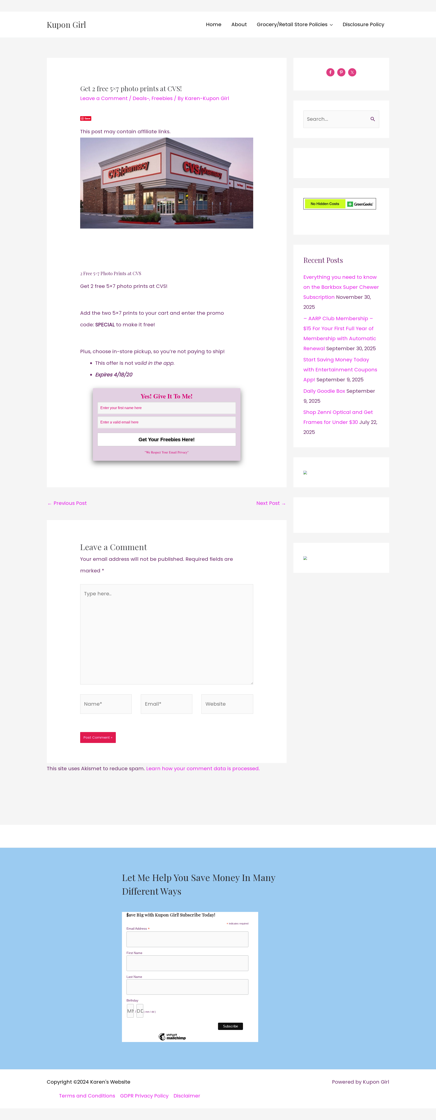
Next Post (271, 503)
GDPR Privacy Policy (144, 1095)
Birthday (132, 1000)
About (239, 24)
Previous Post (67, 503)
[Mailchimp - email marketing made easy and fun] (172, 1040)
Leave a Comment (104, 98)
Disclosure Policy (363, 24)
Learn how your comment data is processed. (203, 768)
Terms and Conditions (87, 1095)
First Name (134, 953)
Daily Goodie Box (324, 391)
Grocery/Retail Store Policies (292, 24)
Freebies (162, 98)
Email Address (138, 928)
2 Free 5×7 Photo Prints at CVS (110, 273)
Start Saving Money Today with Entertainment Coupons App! (340, 369)
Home (213, 24)
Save (87, 118)
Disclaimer (186, 1095)
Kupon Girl (66, 24)
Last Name (134, 977)
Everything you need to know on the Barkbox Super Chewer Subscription (341, 287)
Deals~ (141, 98)
